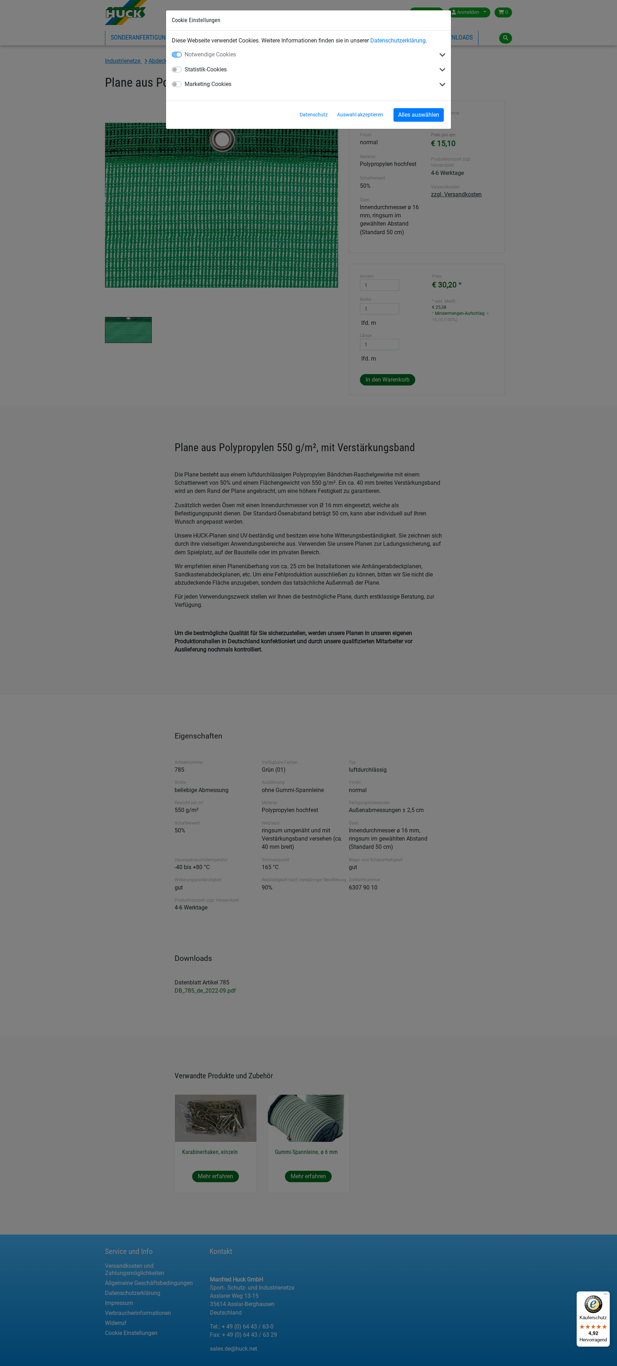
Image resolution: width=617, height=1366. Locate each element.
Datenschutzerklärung (398, 40)
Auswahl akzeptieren (360, 114)
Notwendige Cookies (210, 54)
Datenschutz (314, 114)
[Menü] (605, 1295)
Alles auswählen (418, 114)
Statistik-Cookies (206, 69)
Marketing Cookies (208, 84)
